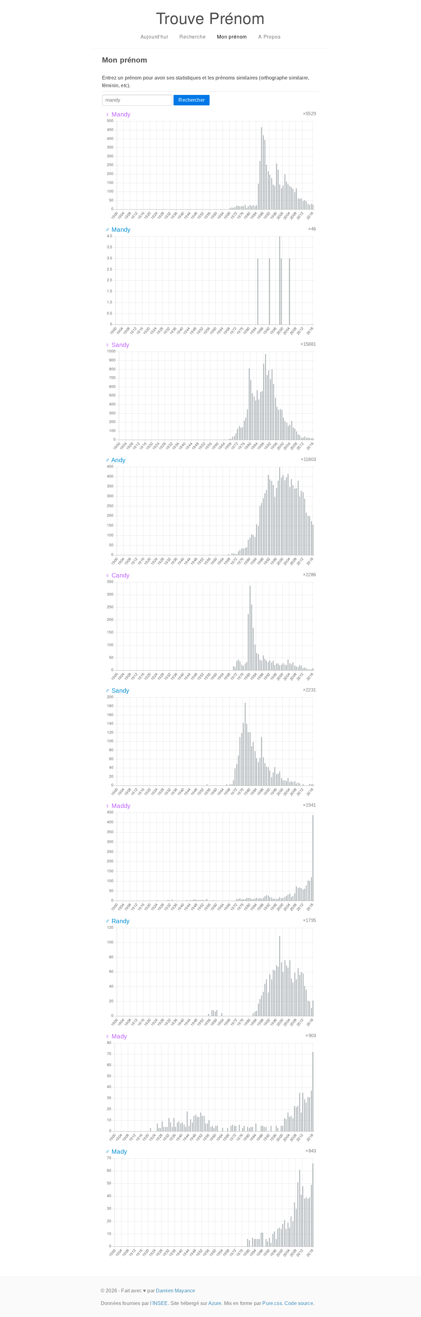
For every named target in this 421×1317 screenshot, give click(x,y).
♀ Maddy (117, 805)
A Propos (269, 36)
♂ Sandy (117, 690)
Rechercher (191, 100)
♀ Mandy (117, 114)
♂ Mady (116, 1151)
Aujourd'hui (154, 36)
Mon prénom (232, 36)
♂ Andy (115, 460)
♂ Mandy (117, 229)
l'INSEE (159, 1303)
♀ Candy (117, 575)
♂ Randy (117, 921)
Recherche (192, 36)
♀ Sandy (117, 344)
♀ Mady (116, 1036)
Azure (215, 1303)
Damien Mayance (175, 1290)
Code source (298, 1303)
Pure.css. (272, 1303)
